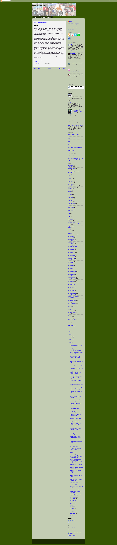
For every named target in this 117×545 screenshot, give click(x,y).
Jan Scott (72, 74)
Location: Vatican (71, 297)
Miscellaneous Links (71, 150)
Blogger (65, 541)
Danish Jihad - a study (74, 446)
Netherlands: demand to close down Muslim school (75, 460)
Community (70, 172)
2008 (70, 339)
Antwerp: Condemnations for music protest (75, 434)
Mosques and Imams (72, 303)
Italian (54, 59)
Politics (69, 313)
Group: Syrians (70, 209)
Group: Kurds (70, 201)
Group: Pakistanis (71, 204)
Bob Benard (72, 63)
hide (68, 214)
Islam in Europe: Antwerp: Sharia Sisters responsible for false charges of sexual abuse (75, 50)
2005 (70, 515)
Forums (69, 102)
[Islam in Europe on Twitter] (75, 36)
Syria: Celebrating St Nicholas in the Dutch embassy (76, 462)
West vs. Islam (70, 326)
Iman (71, 69)
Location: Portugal (71, 283)
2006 (70, 342)
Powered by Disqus (71, 81)
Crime (69, 175)
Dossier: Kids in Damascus (73, 185)
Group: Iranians (71, 198)
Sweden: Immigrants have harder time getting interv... (76, 426)
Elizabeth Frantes (73, 53)
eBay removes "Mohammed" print (76, 368)
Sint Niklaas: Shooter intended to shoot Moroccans (76, 445)
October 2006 (73, 498)
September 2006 (73, 500)
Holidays (69, 217)
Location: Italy (47, 64)
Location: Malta (71, 272)
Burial (69, 169)
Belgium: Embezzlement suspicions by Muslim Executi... (76, 439)
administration (70, 165)
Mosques (69, 144)
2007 (70, 341)
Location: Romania (71, 284)
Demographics (70, 182)
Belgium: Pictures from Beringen (76, 464)
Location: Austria (71, 237)
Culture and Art (70, 181)
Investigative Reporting (72, 229)
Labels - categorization (74, 420)
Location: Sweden (71, 291)
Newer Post (37, 68)
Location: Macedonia (72, 271)
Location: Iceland (71, 259)
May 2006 (72, 506)
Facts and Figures (71, 190)
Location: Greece (71, 256)
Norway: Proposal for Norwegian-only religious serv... (76, 429)
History (69, 216)
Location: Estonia (71, 249)
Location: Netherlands (72, 278)
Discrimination (70, 184)
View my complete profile (72, 24)
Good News (70, 194)
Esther (70, 21)
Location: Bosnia (71, 242)
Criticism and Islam (40, 64)
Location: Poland (71, 281)
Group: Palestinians (71, 206)
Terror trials (72, 466)
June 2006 (72, 505)
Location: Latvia (71, 265)
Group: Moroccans (71, 203)
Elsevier (39, 59)
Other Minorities (71, 310)
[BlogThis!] (45, 63)
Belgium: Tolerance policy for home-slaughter (75, 415)
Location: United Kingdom (73, 296)
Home (35, 17)
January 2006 (73, 513)
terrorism (69, 323)
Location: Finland (71, 252)
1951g (71, 44)
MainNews (70, 299)
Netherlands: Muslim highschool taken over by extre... (76, 457)
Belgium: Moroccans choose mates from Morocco (75, 424)
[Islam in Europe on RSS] (69, 36)
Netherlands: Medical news (75, 484)
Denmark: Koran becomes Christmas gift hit (75, 401)
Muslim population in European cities (75, 147)
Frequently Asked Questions (73, 27)
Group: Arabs (70, 197)
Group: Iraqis (70, 200)
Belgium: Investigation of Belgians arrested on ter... (76, 468)
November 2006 (73, 497)
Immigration (70, 220)
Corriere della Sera (60, 32)
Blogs (69, 138)
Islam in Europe (38, 5)
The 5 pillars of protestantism (75, 389)
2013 (70, 331)
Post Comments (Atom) (43, 71)
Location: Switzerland (72, 293)
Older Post (62, 68)
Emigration (70, 188)
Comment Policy (71, 29)
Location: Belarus (71, 239)
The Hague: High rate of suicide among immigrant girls (76, 449)
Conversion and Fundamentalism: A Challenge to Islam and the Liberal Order (74, 155)
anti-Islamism (70, 166)
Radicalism (53, 64)
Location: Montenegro (72, 277)
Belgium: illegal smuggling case (76, 450)
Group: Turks (70, 210)
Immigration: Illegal (71, 222)
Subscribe (49, 17)
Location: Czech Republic (72, 246)
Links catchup (72, 452)
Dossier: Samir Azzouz (72, 187)
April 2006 (72, 508)
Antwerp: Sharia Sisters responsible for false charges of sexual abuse (77, 110)
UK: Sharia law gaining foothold (76, 418)
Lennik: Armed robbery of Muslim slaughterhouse (76, 347)
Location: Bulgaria (71, 243)
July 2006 (72, 503)
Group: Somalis (71, 207)
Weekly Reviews (71, 325)
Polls (68, 315)
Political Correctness (72, 312)
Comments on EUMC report (75, 364)
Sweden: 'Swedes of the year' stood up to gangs (75, 373)
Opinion (69, 309)
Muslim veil (70, 306)
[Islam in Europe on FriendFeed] (69, 39)
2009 (70, 337)
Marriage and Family (72, 300)
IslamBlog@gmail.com (74, 23)
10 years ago (71, 79)
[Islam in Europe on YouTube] (72, 36)
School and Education (72, 319)
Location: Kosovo (71, 264)
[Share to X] (47, 63)
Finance (69, 193)
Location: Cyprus (71, 245)
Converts (69, 174)
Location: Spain (71, 290)
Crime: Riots (70, 178)
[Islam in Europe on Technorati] (78, 36)
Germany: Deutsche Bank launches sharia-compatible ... (76, 437)
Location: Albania (71, 236)
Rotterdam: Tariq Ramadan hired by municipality (76, 412)
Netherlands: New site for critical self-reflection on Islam (77, 94)
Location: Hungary (71, 258)
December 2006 (73, 344)
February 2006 (73, 511)
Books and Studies (71, 168)
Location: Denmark (71, 248)
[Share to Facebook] (48, 63)
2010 (70, 336)
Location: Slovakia (71, 288)
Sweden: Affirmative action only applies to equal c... (76, 388)
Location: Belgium (71, 240)
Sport (69, 322)
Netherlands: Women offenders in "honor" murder (76, 353)
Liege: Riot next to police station (76, 421)
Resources (70, 135)
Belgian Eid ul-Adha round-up (75, 354)
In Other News (42, 17)
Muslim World (70, 307)
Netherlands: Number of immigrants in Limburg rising (76, 376)
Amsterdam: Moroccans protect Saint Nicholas (76, 480)
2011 (70, 334)
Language (70, 233)
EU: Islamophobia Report (74, 408)
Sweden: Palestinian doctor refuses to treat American (75, 357)
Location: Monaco (71, 275)
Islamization (70, 230)
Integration (70, 226)
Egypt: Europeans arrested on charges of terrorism (75, 473)
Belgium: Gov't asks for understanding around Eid (75, 350)
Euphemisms (70, 143)
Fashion (69, 191)
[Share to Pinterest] (49, 63)
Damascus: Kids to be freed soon (76, 416)
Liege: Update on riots (74, 410)
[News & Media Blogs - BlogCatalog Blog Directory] (75, 533)
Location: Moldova (71, 274)
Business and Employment (73, 171)
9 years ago (71, 66)
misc (68, 302)
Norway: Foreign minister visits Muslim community (76, 455)
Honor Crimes (70, 219)
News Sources (70, 137)
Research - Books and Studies (73, 134)
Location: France (71, 253)
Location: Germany (71, 255)
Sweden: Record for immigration (76, 399)
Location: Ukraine (71, 294)
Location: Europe (71, 250)
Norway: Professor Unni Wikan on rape (75, 125)
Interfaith (69, 227)
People (69, 141)
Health (69, 213)
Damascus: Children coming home (76, 380)
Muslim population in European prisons (75, 148)
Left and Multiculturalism (72, 234)
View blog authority (71, 520)
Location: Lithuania (71, 268)
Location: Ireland (71, 261)
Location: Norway (71, 280)
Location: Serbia (71, 287)
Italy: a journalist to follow (40, 22)
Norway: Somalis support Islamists (76, 345)
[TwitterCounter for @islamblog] (74, 525)
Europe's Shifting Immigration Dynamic (75, 158)
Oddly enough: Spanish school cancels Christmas (75, 495)
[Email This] (44, 63)
